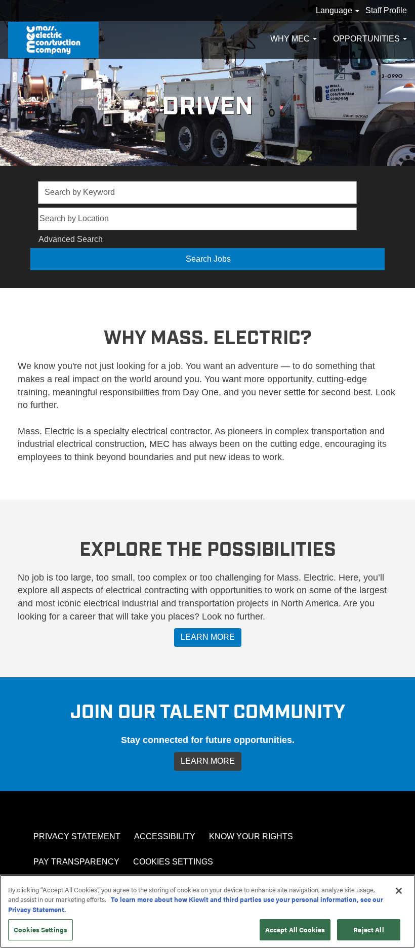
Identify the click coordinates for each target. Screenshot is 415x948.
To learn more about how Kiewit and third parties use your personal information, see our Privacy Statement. (195, 904)
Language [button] (335, 10)
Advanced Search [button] (70, 239)
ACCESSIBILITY (164, 836)
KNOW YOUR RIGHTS (251, 836)
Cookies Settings (173, 861)
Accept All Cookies (295, 929)
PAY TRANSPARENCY (76, 861)
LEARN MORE (208, 637)
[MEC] (53, 40)
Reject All (368, 929)
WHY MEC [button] (291, 38)
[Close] (399, 891)
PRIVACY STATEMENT (76, 836)
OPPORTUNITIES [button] (367, 38)
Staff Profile (386, 10)
